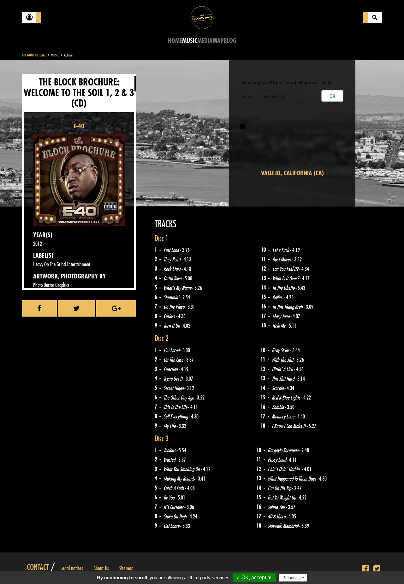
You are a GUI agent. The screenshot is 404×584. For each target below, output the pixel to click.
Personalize (293, 577)
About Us (101, 568)
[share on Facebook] (39, 308)
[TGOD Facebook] (365, 569)
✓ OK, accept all (254, 577)
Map (218, 41)
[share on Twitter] (76, 308)
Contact (38, 568)
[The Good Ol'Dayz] (202, 17)
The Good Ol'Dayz (34, 55)
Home (175, 41)
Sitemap (126, 568)
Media (205, 41)
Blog (230, 41)
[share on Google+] (116, 308)
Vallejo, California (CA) (292, 173)
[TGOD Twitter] (376, 569)
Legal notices (71, 568)
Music (189, 41)
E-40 (79, 126)
